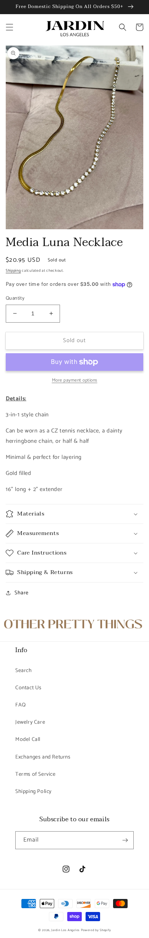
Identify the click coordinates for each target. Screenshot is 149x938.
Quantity (15, 298)
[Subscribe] (125, 840)
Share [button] (22, 593)
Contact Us (28, 688)
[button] (9, 27)
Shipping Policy (33, 791)
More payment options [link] (74, 380)
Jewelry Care (30, 722)
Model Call (27, 739)
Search (23, 670)
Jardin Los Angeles (65, 930)
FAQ (20, 705)
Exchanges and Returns (43, 757)
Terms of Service (35, 774)
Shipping (13, 271)
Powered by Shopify (96, 930)
